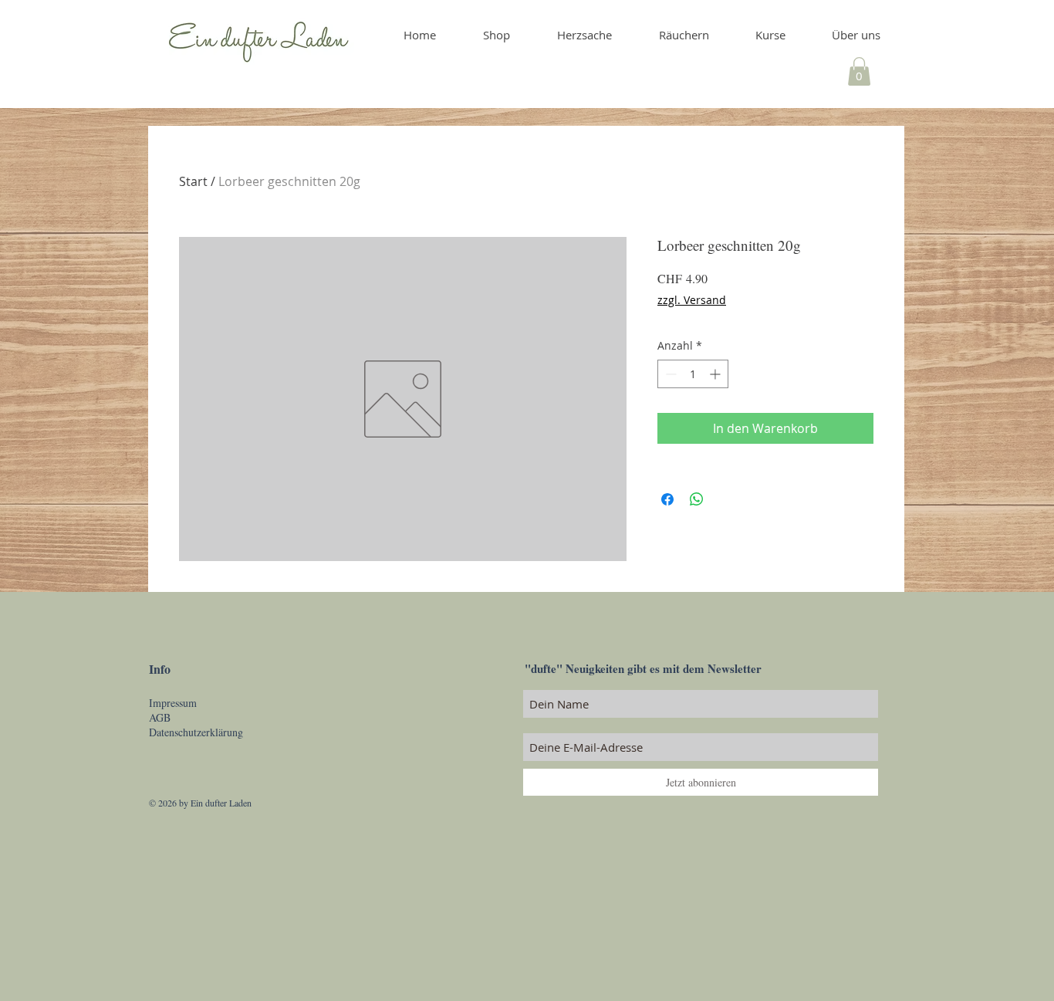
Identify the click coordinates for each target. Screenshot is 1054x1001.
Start (193, 181)
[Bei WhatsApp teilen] (696, 499)
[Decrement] (669, 373)
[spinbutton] (693, 373)
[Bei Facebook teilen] (667, 499)
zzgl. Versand (691, 300)
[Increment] (716, 373)
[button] (859, 71)
